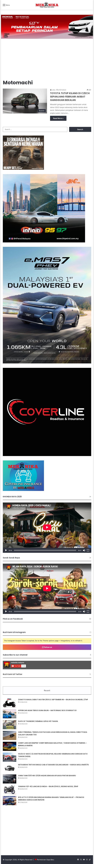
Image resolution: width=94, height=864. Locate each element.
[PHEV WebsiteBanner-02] (47, 363)
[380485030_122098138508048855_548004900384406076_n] (47, 455)
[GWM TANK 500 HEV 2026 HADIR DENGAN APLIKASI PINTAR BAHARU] (9, 778)
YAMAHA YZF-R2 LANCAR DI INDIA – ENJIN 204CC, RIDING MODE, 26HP (48, 786)
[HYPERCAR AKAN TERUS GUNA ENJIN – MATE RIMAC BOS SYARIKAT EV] (9, 713)
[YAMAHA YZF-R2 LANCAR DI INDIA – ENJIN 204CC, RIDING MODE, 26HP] (9, 789)
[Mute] (84, 550)
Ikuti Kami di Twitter (12, 674)
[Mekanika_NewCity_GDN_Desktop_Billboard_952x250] (47, 27)
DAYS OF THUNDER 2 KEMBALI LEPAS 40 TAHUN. (38, 721)
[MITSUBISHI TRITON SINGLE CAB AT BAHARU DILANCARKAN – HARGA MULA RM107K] (9, 768)
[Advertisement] (47, 59)
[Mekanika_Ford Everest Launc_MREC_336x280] (23, 169)
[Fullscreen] (88, 550)
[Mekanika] (47, 5)
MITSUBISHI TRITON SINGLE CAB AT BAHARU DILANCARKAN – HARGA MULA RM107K (53, 764)
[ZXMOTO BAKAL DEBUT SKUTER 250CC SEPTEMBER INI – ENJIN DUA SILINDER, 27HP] (9, 702)
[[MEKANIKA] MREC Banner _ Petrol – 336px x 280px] (44, 242)
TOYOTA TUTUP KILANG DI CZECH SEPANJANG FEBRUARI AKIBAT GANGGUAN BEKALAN (70, 96)
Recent (47, 690)
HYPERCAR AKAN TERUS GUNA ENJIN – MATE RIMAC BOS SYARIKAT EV (47, 710)
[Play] (6, 550)
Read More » (58, 118)
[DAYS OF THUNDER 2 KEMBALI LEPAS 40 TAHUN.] (9, 724)
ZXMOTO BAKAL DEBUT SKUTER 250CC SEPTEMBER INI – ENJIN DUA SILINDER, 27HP (53, 699)
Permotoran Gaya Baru (45, 860)
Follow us (48, 647)
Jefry (53, 90)
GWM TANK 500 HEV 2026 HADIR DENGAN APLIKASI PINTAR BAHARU (47, 775)
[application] (47, 528)
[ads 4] (23, 490)
